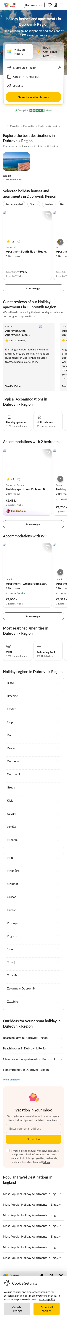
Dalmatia (28, 126)
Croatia (14, 126)
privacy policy (47, 1299)
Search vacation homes (33, 97)
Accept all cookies (46, 1308)
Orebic (7, 175)
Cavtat (9, 326)
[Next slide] (60, 242)
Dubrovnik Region (49, 126)
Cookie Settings (17, 1308)
